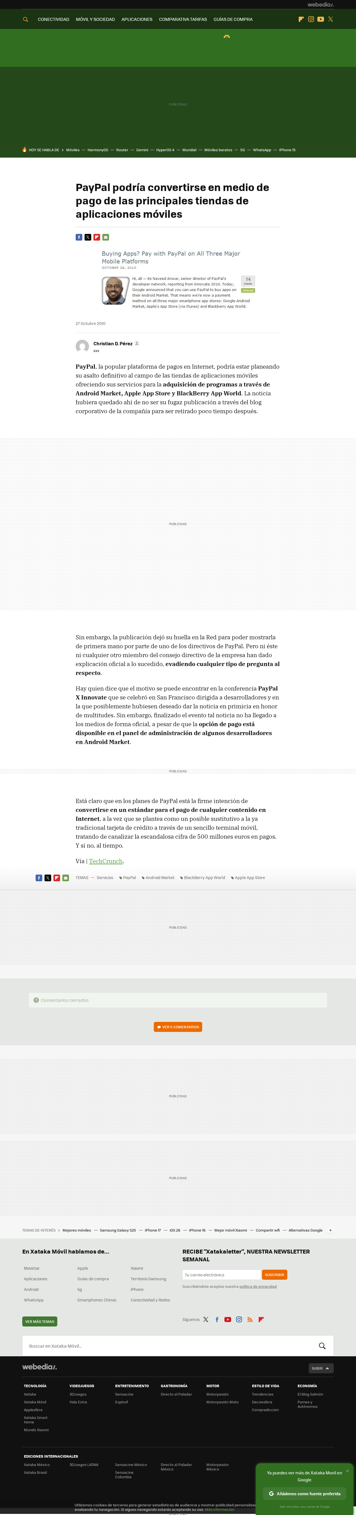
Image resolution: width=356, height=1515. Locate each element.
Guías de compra (93, 1278)
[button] (116, 343)
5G (242, 149)
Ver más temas (39, 1321)
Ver (180, 1026)
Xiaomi (137, 1268)
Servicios (105, 877)
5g (79, 1289)
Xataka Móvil (35, 1401)
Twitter (330, 19)
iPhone (137, 1289)
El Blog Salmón (310, 1394)
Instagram (311, 19)
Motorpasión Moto (222, 1401)
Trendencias (262, 1394)
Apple (82, 1268)
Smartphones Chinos (97, 1300)
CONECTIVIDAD (53, 19)
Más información (219, 1509)
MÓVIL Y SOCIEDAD (95, 19)
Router (122, 149)
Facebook (79, 237)
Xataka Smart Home (36, 1420)
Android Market (160, 877)
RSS (250, 1318)
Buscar (322, 1346)
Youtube (320, 19)
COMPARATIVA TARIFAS (183, 19)
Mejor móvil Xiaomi (231, 1230)
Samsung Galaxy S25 (118, 1230)
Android (31, 1289)
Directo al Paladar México (176, 1467)
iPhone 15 (287, 149)
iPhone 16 (197, 1230)
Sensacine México (131, 1464)
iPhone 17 (153, 1230)
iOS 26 (175, 1230)
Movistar (32, 1268)
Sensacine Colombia (124, 1474)
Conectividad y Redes (150, 1300)
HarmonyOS (98, 149)
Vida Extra (78, 1401)
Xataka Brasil (35, 1472)
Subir (317, 1368)
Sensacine (124, 1394)
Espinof (121, 1401)
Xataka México (37, 1464)
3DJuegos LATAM (84, 1464)
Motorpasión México (217, 1467)
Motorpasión (217, 1394)
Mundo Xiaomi (36, 1429)
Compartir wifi (268, 1230)
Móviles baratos (218, 149)
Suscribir (274, 1274)
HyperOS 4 (165, 149)
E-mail (105, 237)
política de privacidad (258, 1286)
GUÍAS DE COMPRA (233, 19)
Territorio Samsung (148, 1278)
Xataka (30, 1394)
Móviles (73, 149)
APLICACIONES (137, 19)
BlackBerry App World (204, 877)
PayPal (129, 877)
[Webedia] (321, 4)
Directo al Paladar (176, 1394)
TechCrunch (106, 861)
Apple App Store (250, 877)
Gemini (142, 149)
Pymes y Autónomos (308, 1404)
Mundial (189, 149)
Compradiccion (265, 1409)
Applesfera (33, 1409)
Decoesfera (262, 1401)
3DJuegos (78, 1394)
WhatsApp (262, 149)
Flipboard (301, 19)
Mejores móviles (77, 1230)
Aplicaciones (36, 1278)
